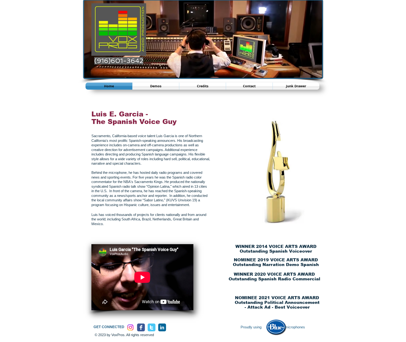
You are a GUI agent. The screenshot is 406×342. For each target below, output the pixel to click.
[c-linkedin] (162, 327)
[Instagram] (130, 327)
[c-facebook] (141, 327)
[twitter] (152, 327)
